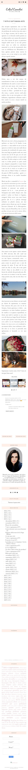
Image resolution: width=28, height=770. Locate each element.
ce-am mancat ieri (15, 675)
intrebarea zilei (6, 696)
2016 (5, 586)
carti (7, 675)
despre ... (23, 681)
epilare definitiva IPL (19, 684)
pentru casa (10, 705)
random (15, 713)
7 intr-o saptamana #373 (12, 527)
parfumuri (22, 704)
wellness (13, 726)
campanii (17, 673)
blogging (4, 673)
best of (11, 671)
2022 (5, 519)
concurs (13, 677)
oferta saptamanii (7, 702)
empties (8, 684)
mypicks (13, 700)
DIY (10, 683)
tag (25, 722)
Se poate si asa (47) (11, 540)
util (25, 724)
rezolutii (17, 717)
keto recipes (12, 698)
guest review (6, 692)
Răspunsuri (8, 404)
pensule (4, 705)
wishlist (24, 726)
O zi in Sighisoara (10, 547)
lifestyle (18, 698)
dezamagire (5, 683)
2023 (5, 517)
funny (15, 688)
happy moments (14, 692)
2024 (5, 515)
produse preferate (12, 711)
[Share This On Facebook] (12, 390)
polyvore (4, 707)
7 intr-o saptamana (14, 18)
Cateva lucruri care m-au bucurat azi (15, 529)
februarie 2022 (10, 571)
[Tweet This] (14, 390)
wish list (19, 726)
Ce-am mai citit (10, 536)
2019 (5, 580)
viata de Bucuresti (6, 726)
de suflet (12, 679)
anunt (7, 671)
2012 (5, 594)
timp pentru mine (7, 724)
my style (8, 700)
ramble (9, 713)
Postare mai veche (21, 436)
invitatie (13, 696)
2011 (5, 596)
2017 (5, 584)
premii (11, 707)
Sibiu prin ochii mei (11, 553)
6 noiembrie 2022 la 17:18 (15, 398)
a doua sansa (22, 667)
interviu (24, 694)
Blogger (21, 660)
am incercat (20, 669)
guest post (23, 690)
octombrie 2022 (11, 555)
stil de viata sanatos (17, 722)
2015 (5, 588)
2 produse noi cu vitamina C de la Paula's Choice (15, 542)
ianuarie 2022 (10, 573)
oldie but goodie (22, 702)
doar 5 (15, 683)
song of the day (6, 722)
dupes (3, 684)
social (25, 720)
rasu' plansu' (22, 713)
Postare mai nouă (6, 436)
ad (8, 669)
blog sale (23, 671)
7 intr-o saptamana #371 (12, 545)
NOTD (18, 700)
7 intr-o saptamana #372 (12, 538)
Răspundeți (7, 402)
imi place (8, 694)
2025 (5, 513)
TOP (13, 724)
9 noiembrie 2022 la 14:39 (18, 406)
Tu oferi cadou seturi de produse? (15, 549)
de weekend (19, 679)
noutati (23, 700)
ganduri (20, 688)
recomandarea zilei (8, 715)
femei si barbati (20, 686)
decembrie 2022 (11, 521)
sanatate (23, 718)
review (10, 717)
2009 (5, 600)
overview (5, 704)
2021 (5, 575)
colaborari (8, 677)
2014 (5, 590)
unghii (17, 724)
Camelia (10, 406)
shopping (6, 720)
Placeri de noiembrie (11, 525)
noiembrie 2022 (11, 523)
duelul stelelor (22, 683)
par (11, 704)
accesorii (4, 669)
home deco (23, 692)
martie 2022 (9, 569)
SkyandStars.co (14, 768)
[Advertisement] (14, 646)
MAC (22, 698)
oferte (15, 702)
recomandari (18, 715)
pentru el (16, 705)
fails (11, 686)
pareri (15, 704)
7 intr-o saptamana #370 (12, 551)
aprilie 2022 (9, 567)
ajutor (11, 669)
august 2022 (10, 559)
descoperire (15, 681)
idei (3, 694)
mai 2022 (9, 565)
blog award (17, 671)
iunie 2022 (9, 563)
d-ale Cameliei (20, 677)
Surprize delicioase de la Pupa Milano (14, 533)
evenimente (5, 686)
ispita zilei (19, 696)
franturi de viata (7, 688)
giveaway (16, 690)
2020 (5, 578)
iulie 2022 (9, 561)
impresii (13, 694)
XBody (3, 728)
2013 (5, 592)
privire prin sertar (15, 709)
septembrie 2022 (11, 557)
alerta (15, 669)
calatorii (10, 673)
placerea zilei (22, 705)
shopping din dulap (17, 720)
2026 (5, 511)
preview (18, 707)
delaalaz (9, 681)
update (21, 724)
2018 (5, 582)
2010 (5, 598)
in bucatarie (19, 694)
